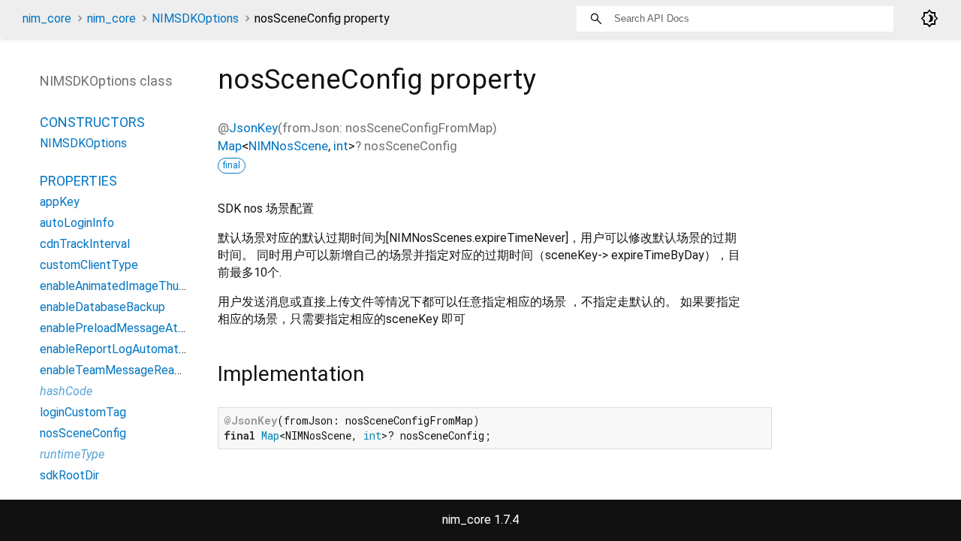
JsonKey (253, 127)
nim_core (47, 18)
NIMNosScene (288, 145)
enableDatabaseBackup (102, 307)
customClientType (89, 265)
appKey (60, 202)
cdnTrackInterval (85, 244)
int (340, 145)
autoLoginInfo (77, 223)
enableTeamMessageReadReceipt (131, 370)
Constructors (92, 122)
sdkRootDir (69, 475)
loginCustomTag (83, 412)
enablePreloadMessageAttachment (135, 328)
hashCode (66, 391)
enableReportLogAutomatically (123, 349)
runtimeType (72, 454)
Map (230, 145)
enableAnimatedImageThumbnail (126, 286)
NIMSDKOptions (195, 18)
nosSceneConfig (83, 433)
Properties (78, 181)
